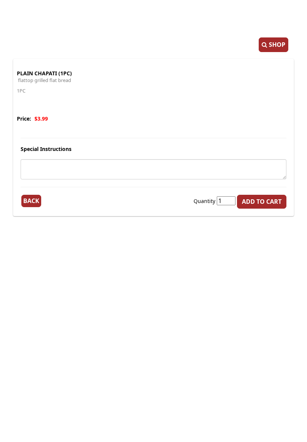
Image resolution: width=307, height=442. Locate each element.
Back (31, 201)
